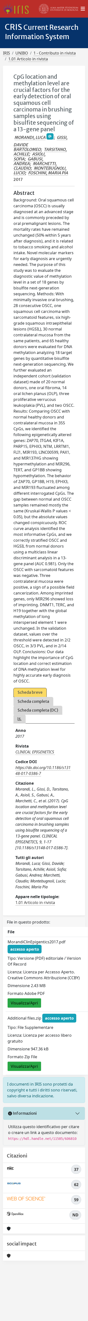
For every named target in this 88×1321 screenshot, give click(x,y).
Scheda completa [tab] (33, 701)
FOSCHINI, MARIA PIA (48, 172)
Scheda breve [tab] (30, 692)
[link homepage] (18, 9)
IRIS (6, 53)
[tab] (19, 719)
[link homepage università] (58, 9)
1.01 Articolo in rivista (28, 59)
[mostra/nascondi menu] (83, 8)
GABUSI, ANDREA (28, 161)
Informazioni (24, 1113)
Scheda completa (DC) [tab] (38, 710)
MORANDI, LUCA (29, 137)
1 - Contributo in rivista (54, 53)
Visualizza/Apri (24, 1003)
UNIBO (21, 53)
